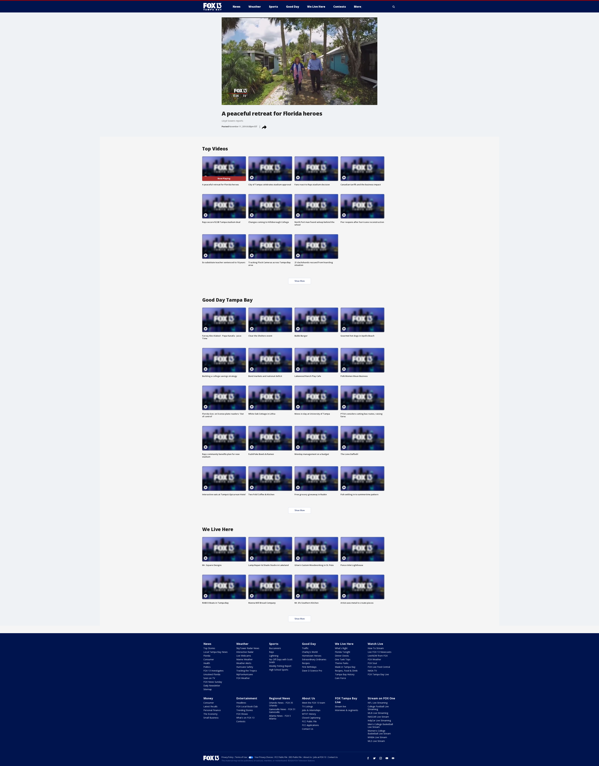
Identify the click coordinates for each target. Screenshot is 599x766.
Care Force (340, 678)
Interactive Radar (244, 651)
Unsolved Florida (211, 674)
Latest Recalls (210, 706)
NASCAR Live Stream (378, 716)
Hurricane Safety (244, 666)
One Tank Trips (342, 659)
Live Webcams (243, 655)
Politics (207, 666)
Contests (240, 721)
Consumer (208, 659)
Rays (271, 651)
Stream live (340, 706)
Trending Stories (244, 710)
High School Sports (278, 669)
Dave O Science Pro (312, 670)
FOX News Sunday (212, 681)
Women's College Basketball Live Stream (379, 732)
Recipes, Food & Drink (346, 670)
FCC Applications (310, 725)
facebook (368, 758)
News (207, 644)
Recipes (306, 663)
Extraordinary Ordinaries (314, 659)
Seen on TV (209, 678)
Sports (273, 644)
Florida (206, 655)
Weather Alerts (243, 663)
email (393, 758)
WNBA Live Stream (377, 737)
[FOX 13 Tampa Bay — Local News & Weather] (213, 6)
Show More (300, 281)
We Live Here (344, 644)
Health (206, 663)
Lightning (273, 655)
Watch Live (375, 644)
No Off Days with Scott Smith (280, 661)
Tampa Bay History (344, 674)
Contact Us (307, 728)
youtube (386, 758)
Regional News (279, 698)
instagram (380, 758)
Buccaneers (275, 648)
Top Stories (209, 648)
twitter (374, 758)
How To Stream (376, 648)
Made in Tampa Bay (345, 666)
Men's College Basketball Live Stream (380, 725)
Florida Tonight (342, 651)
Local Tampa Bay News (215, 651)
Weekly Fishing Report (280, 665)
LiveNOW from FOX (378, 655)
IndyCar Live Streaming (379, 720)
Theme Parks (341, 663)
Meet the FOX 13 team (313, 702)
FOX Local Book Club (247, 706)
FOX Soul (372, 663)
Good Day (309, 644)
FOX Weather (243, 678)
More (357, 6)
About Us (308, 698)
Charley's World (310, 651)
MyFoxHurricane (244, 674)
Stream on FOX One (381, 698)
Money (208, 698)
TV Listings (307, 706)
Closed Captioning (311, 717)
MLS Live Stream (376, 741)
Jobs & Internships (311, 710)
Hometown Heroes (311, 655)
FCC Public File (309, 721)
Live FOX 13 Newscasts (379, 651)
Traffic (305, 648)
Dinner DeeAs (342, 655)
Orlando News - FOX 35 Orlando (281, 704)
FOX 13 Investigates (213, 670)
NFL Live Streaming (377, 702)
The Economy (210, 713)
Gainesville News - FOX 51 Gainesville (282, 711)
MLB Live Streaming (378, 712)
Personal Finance (212, 710)
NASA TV (372, 670)
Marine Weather (244, 659)
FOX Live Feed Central (379, 666)
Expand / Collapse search (394, 6)
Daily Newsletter (211, 685)
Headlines (241, 702)
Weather (242, 644)
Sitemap (207, 689)
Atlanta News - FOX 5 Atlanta (280, 717)
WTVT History (309, 713)
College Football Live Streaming (378, 708)
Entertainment (246, 698)
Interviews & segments (346, 710)
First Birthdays (309, 666)
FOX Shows (242, 713)
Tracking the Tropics (246, 670)
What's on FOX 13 (245, 717)
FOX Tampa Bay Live (378, 674)
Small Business (211, 717)
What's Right (341, 648)
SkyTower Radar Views (247, 648)
